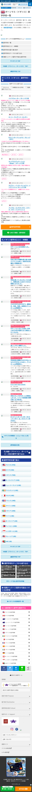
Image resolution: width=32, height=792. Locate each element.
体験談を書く (16, 445)
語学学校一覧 (7, 43)
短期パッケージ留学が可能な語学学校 (14, 57)
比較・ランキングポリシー (10, 735)
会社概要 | (5, 779)
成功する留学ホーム (16, 675)
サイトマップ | (19, 781)
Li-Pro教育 (5, 752)
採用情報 (24, 781)
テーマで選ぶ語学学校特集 (16, 581)
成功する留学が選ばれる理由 (10, 690)
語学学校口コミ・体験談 (10, 46)
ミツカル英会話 (6, 748)
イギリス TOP (16, 61)
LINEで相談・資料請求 (17, 233)
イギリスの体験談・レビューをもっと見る (16, 437)
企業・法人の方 (7, 739)
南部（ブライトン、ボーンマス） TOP (16, 66)
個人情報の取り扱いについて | (20, 779)
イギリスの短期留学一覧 (16, 601)
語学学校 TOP (16, 71)
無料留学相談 (8, 27)
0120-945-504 (23, 4)
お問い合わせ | (11, 779)
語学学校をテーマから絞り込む (12, 53)
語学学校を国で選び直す (10, 50)
